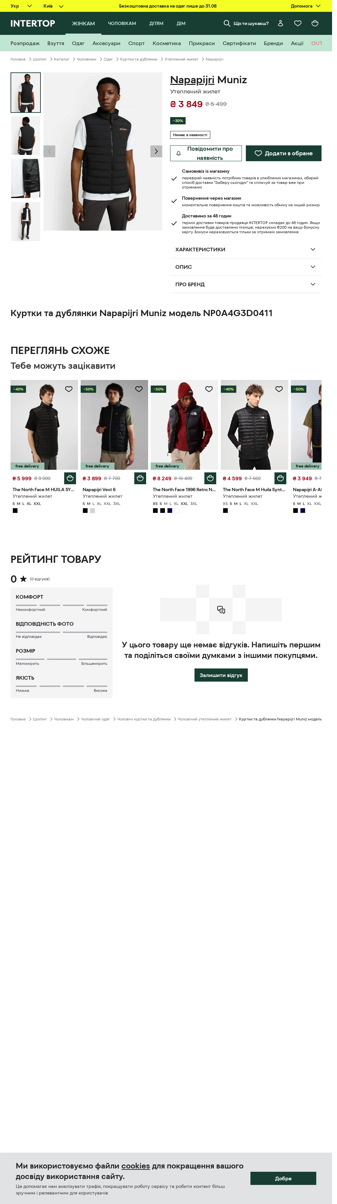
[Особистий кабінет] (280, 23)
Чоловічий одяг (95, 719)
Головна (18, 59)
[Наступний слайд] (156, 151)
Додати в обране (289, 153)
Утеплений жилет (181, 59)
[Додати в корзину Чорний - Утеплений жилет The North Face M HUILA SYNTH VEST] (70, 478)
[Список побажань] (297, 23)
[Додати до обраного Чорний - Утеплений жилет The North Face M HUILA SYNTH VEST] (68, 389)
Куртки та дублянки (138, 59)
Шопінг (40, 59)
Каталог (61, 59)
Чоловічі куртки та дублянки (143, 719)
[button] (49, 151)
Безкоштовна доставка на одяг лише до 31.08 (168, 6)
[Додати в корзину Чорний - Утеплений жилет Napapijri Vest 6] (140, 478)
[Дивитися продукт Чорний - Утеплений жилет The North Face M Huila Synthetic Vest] (254, 425)
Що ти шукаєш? (251, 23)
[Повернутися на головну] (33, 23)
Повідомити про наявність (210, 153)
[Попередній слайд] (49, 151)
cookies (135, 1166)
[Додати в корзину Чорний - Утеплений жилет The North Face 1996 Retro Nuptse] (210, 478)
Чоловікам (86, 59)
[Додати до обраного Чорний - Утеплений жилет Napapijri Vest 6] (138, 389)
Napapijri (214, 59)
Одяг (108, 59)
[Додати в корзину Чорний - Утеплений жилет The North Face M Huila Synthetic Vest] (280, 478)
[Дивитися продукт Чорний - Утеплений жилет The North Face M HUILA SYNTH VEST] (44, 425)
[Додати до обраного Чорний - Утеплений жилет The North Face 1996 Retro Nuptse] (209, 389)
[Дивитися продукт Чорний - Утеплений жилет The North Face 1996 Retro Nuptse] (184, 425)
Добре (283, 1178)
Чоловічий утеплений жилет (205, 719)
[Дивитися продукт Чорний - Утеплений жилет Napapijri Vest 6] (114, 425)
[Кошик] (315, 23)
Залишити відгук (221, 675)
